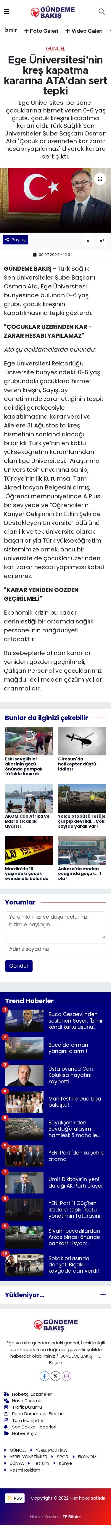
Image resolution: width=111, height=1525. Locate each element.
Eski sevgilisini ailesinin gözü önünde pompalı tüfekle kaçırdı (24, 766)
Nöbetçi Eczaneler (32, 1394)
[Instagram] (66, 1376)
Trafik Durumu (27, 1407)
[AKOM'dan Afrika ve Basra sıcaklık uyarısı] (29, 797)
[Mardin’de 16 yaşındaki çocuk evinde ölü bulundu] (29, 850)
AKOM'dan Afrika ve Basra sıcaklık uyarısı (27, 821)
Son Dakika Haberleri (34, 1427)
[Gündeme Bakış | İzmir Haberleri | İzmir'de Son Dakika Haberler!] (52, 11)
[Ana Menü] (6, 11)
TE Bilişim (71, 1516)
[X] (55, 1376)
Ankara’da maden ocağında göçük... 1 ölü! (79, 874)
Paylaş (19, 239)
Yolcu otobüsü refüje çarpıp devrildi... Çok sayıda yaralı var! (82, 821)
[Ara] (101, 12)
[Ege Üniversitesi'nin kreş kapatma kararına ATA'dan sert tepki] (55, 200)
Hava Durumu (26, 1400)
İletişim (41, 1463)
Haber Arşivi (25, 1433)
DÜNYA (17, 1463)
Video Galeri (86, 31)
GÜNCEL (55, 48)
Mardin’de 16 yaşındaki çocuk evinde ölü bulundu (27, 874)
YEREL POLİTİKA (51, 1450)
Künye (65, 1463)
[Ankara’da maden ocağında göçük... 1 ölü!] (82, 850)
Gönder (18, 965)
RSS (17, 1498)
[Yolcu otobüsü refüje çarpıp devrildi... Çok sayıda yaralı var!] (82, 797)
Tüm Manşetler (28, 1420)
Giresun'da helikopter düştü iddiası (77, 764)
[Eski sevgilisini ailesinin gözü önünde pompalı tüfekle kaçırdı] (29, 740)
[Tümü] (103, 1294)
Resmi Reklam (25, 1470)
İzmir (10, 30)
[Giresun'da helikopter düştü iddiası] (82, 740)
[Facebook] (44, 1376)
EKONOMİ (88, 1457)
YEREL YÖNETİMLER (28, 1457)
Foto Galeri (43, 31)
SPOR (62, 1457)
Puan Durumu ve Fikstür (37, 1413)
